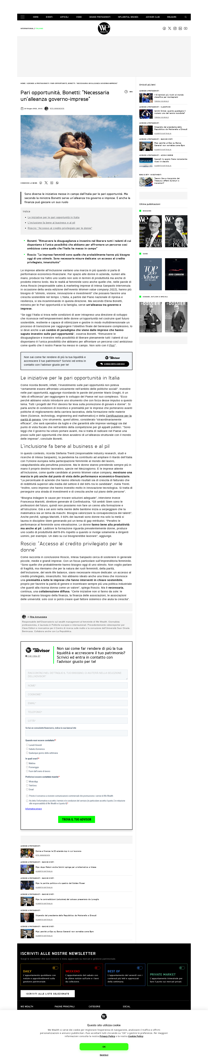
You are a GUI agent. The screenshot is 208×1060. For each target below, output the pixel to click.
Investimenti (156, 175)
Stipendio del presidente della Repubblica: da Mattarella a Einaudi (66, 915)
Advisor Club (153, 17)
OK (104, 1046)
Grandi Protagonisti (100, 17)
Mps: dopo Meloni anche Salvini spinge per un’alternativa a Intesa (66, 867)
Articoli (64, 17)
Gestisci (104, 1054)
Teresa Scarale (161, 101)
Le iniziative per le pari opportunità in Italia (53, 217)
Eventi (49, 17)
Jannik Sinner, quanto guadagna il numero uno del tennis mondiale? (170, 112)
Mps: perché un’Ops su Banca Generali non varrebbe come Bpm (65, 931)
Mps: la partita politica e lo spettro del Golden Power (60, 883)
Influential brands (128, 17)
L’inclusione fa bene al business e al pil (51, 222)
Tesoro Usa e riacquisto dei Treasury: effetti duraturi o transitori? (167, 180)
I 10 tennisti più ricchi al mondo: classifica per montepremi (169, 96)
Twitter (46, 182)
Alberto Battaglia (44, 871)
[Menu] (23, 17)
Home (35, 17)
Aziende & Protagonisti (38, 83)
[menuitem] (27, 28)
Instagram (175, 28)
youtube (185, 28)
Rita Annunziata (57, 108)
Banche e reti (48, 862)
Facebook (164, 28)
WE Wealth (104, 28)
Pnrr (112, 345)
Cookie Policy (135, 1036)
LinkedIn (51, 182)
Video (79, 17)
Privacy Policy (107, 1036)
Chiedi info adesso (114, 364)
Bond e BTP (144, 175)
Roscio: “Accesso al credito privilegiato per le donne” (60, 228)
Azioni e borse (167, 155)
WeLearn (171, 17)
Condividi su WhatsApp (57, 182)
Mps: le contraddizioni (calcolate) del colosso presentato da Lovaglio (67, 899)
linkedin (180, 28)
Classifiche (166, 107)
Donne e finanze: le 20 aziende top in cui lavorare (58, 851)
